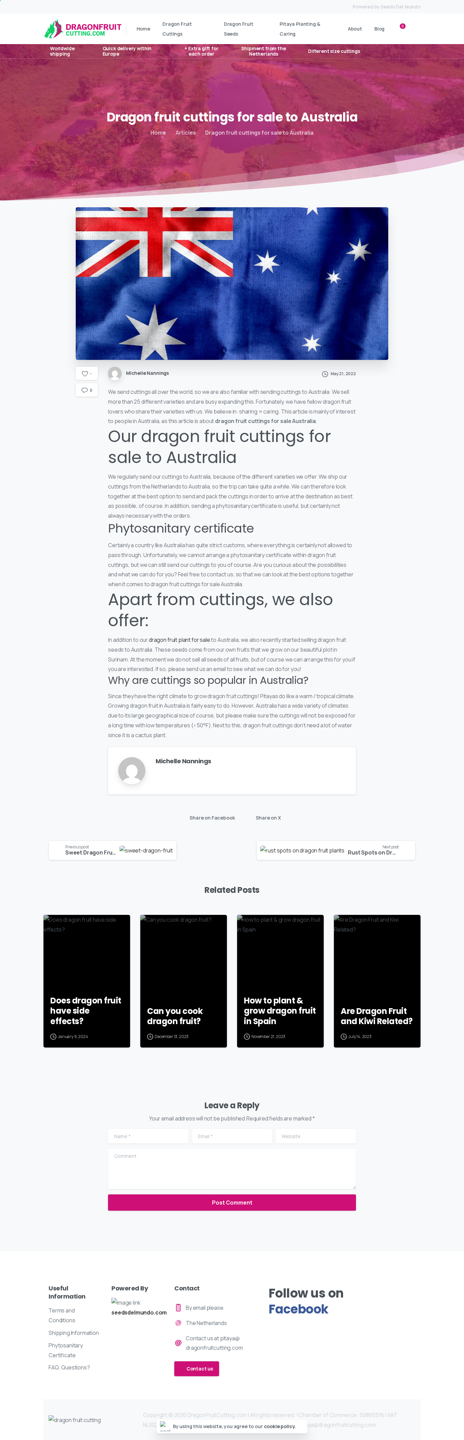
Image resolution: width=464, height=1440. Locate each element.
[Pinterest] (91, 7)
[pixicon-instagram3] (288, 1328)
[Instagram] (101, 7)
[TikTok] (111, 7)
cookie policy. (280, 1426)
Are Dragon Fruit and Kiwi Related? (377, 1016)
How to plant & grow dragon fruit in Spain (280, 1011)
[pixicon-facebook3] (275, 1328)
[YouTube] (71, 7)
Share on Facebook (212, 817)
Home (158, 132)
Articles (186, 132)
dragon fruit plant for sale (179, 640)
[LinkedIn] (81, 7)
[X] (60, 7)
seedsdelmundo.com (139, 1312)
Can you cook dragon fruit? (174, 1016)
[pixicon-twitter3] (301, 1328)
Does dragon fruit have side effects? (85, 1011)
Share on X (268, 817)
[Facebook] (50, 7)
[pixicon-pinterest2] (314, 1328)
